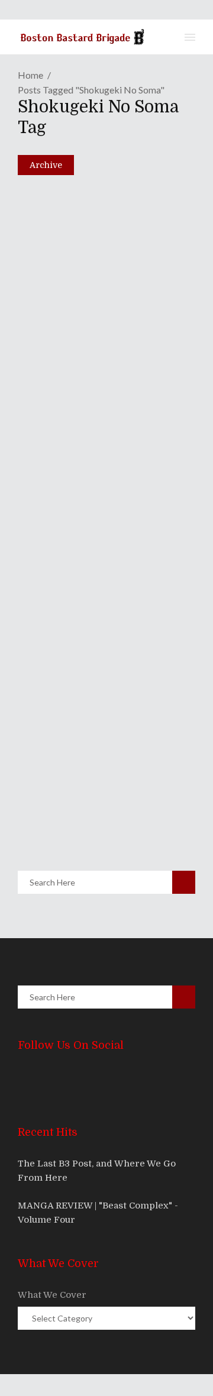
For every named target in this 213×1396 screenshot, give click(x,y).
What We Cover (52, 1295)
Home (30, 74)
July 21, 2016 (61, 527)
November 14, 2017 (73, 251)
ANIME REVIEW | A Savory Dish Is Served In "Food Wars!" (96, 771)
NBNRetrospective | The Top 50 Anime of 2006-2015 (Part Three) (103, 493)
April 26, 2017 (64, 388)
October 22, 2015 (69, 805)
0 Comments (103, 276)
